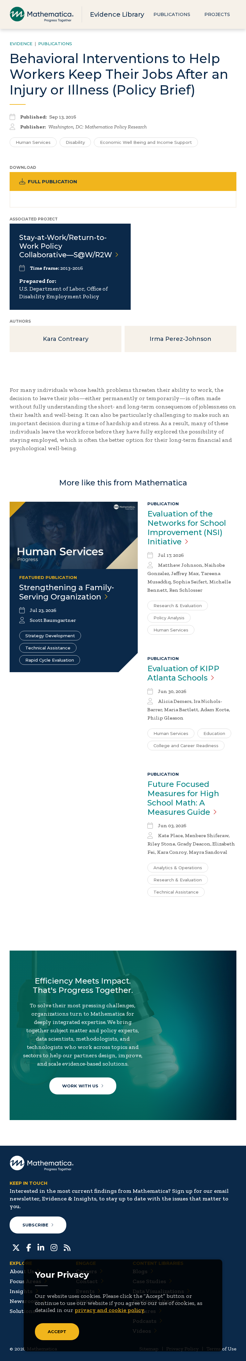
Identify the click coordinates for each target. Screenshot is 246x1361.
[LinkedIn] (40, 1246)
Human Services (33, 142)
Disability (75, 142)
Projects (217, 14)
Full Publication (52, 181)
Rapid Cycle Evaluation (49, 660)
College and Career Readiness (185, 745)
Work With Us (80, 1085)
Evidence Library (117, 14)
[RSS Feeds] (67, 1246)
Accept (57, 1331)
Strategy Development (50, 635)
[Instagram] (54, 1246)
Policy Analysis (168, 617)
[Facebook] (28, 1246)
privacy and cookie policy (109, 1310)
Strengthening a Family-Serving (66, 592)
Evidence (21, 43)
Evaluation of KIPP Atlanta (183, 673)
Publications (171, 14)
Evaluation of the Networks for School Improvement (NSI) (186, 527)
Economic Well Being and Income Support (146, 142)
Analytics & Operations (177, 867)
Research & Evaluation (177, 605)
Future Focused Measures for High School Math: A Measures (183, 798)
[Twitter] (16, 1246)
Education (214, 733)
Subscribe (35, 1224)
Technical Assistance (47, 647)
